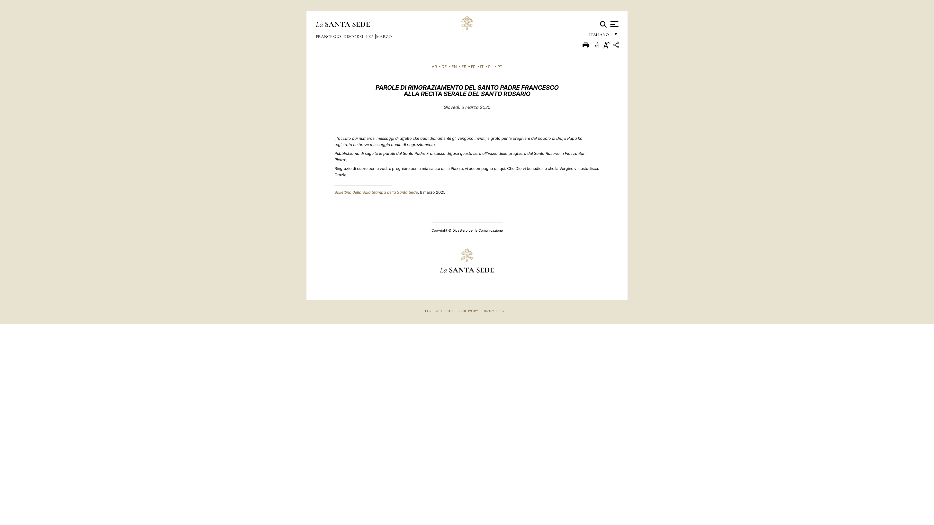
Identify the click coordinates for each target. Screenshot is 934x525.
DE (444, 66)
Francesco (329, 36)
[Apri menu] (614, 24)
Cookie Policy (468, 311)
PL (490, 66)
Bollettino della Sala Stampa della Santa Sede (376, 192)
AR (434, 66)
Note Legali (444, 311)
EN (454, 66)
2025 (370, 36)
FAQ (428, 311)
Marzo (384, 36)
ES (463, 66)
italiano (600, 36)
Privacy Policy (493, 311)
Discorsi (353, 36)
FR (473, 66)
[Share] (616, 46)
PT (499, 66)
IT (482, 66)
